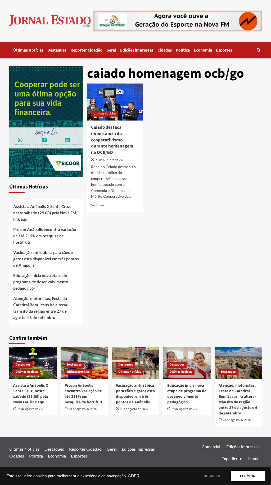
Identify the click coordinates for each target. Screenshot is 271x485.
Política (183, 50)
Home (253, 458)
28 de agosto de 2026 (237, 420)
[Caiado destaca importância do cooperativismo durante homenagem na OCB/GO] (115, 102)
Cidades (164, 50)
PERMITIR (247, 476)
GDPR (133, 476)
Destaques (56, 50)
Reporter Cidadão (86, 50)
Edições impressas (136, 50)
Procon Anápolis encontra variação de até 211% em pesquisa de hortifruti (44, 235)
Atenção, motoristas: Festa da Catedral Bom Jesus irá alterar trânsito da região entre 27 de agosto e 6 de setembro (40, 308)
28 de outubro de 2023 (110, 160)
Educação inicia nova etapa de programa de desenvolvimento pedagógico (40, 281)
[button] (258, 50)
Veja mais (97, 205)
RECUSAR (212, 476)
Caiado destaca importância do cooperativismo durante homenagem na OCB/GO (112, 140)
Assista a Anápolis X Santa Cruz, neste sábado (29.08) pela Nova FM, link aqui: (45, 212)
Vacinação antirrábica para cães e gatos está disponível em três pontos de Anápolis (46, 258)
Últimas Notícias (28, 50)
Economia (203, 50)
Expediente (232, 458)
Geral (111, 50)
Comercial (211, 446)
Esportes (224, 50)
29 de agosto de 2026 (31, 409)
